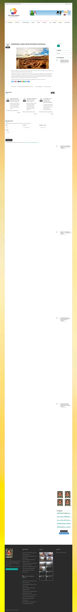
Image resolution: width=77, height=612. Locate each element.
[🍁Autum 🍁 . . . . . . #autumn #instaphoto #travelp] (65, 521)
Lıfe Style (17, 22)
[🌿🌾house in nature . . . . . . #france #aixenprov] (69, 525)
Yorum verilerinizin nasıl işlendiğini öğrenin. (31, 142)
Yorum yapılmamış (39, 86)
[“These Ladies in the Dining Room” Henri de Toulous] (58, 521)
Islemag (7, 609)
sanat (29, 86)
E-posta (24, 125)
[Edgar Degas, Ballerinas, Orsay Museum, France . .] (62, 525)
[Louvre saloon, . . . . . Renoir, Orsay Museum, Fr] (58, 525)
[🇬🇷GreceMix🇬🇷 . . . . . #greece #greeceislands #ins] (69, 514)
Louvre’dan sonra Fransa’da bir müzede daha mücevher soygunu (65, 319)
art (17, 86)
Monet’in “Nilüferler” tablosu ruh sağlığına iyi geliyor (65, 232)
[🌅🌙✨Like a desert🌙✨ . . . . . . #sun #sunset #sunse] (62, 514)
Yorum (7, 129)
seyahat (31, 86)
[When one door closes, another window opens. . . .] (58, 528)
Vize (50, 22)
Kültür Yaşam (25, 22)
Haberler (10, 22)
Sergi (38, 22)
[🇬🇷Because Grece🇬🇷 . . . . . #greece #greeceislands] (62, 518)
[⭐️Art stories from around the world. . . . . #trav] (65, 518)
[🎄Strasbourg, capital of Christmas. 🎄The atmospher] (69, 518)
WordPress (16, 609)
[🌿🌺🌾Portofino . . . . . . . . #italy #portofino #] (62, 528)
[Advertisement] (38, 33)
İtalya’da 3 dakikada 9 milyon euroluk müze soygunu (32, 100)
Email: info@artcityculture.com (11, 569)
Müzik (60, 22)
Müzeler (50, 111)
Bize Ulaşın (67, 22)
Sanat (33, 22)
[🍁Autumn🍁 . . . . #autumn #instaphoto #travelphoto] (69, 521)
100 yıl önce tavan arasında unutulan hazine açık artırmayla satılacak (65, 405)
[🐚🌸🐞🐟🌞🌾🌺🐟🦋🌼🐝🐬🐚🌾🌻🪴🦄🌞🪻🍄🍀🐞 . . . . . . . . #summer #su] (65, 514)
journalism (20, 86)
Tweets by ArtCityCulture (61, 552)
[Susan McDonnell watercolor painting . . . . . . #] (62, 521)
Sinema (54, 22)
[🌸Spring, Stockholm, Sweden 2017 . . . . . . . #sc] (69, 528)
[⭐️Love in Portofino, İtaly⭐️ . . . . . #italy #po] (65, 528)
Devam (18, 112)
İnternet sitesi (42, 125)
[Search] (58, 46)
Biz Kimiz (67, 3)
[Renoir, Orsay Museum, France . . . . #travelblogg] (65, 525)
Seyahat (44, 22)
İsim (7, 125)
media (24, 86)
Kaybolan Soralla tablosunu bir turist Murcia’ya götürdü (15, 100)
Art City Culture (48, 86)
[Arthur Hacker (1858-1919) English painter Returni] (58, 514)
